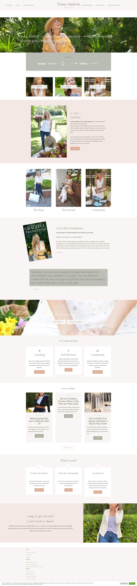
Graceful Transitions (114, 5)
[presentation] (39, 402)
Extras (68, 395)
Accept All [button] (132, 583)
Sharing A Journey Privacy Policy (34, 566)
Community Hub (30, 572)
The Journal (8, 5)
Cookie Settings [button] (124, 583)
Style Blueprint (100, 5)
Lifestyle (41, 11)
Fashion (29, 11)
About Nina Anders (31, 552)
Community (98, 210)
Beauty (34, 11)
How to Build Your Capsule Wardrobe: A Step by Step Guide (98, 421)
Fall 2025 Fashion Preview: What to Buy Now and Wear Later (68, 401)
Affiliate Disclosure (31, 562)
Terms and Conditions (31, 564)
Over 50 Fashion (39, 415)
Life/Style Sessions (86, 5)
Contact (17, 5)
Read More (39, 436)
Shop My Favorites (28, 5)
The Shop (39, 210)
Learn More (59, 252)
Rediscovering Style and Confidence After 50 (39, 421)
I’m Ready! (97, 492)
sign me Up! (39, 489)
